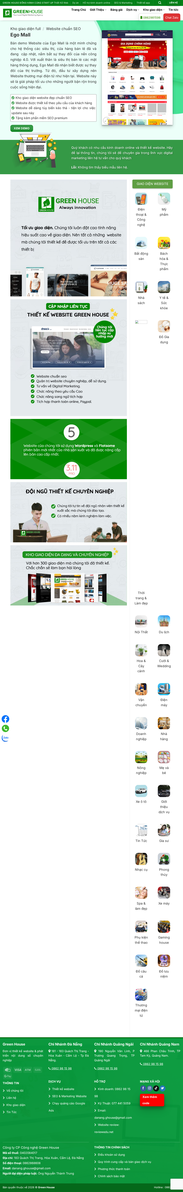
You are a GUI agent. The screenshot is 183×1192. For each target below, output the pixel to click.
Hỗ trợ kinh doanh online (96, 2)
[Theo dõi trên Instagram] (150, 1088)
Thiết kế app (143, 2)
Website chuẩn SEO (63, 28)
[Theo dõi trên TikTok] (156, 1088)
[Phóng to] (106, 120)
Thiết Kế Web (61, 2)
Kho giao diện (152, 9)
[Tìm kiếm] (160, 3)
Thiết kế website (63, 1089)
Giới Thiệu (97, 9)
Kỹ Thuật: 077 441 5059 (114, 1103)
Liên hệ (11, 1098)
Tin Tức (11, 1112)
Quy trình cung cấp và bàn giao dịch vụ (124, 1162)
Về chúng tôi (14, 1090)
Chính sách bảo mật (111, 1176)
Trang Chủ (78, 9)
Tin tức (173, 9)
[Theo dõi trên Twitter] (162, 1088)
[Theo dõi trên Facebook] (143, 1088)
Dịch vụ (131, 9)
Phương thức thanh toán (114, 1169)
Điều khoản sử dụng (111, 1154)
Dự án (75, 2)
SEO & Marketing (123, 2)
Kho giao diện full (25, 28)
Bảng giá (116, 9)
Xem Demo (21, 128)
